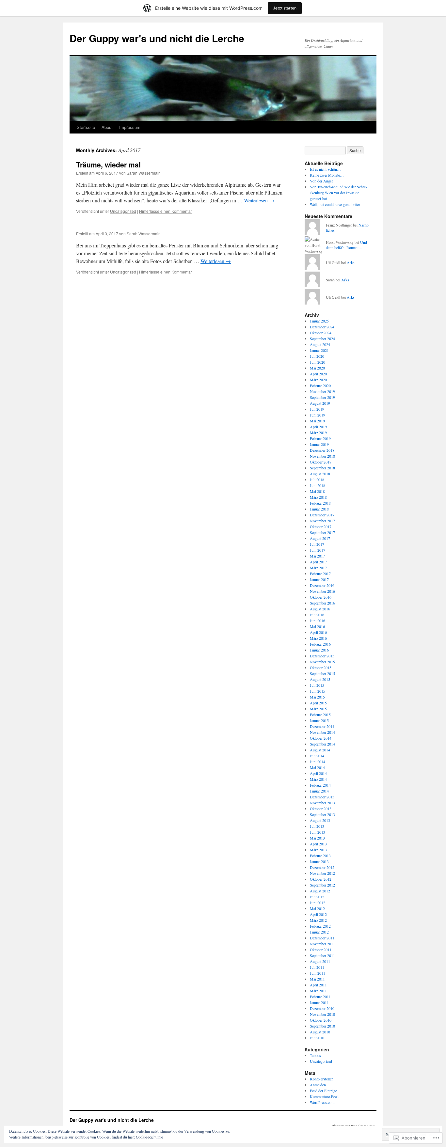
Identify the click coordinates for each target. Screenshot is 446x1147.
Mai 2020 (317, 367)
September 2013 (322, 814)
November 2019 (322, 391)
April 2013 (318, 843)
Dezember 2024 (322, 326)
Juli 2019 (317, 409)
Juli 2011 (317, 967)
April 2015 (318, 702)
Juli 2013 (317, 826)
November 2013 (322, 802)
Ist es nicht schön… (325, 169)
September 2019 (322, 397)
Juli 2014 (317, 755)
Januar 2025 (319, 320)
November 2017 (322, 520)
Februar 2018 (320, 503)
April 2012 (318, 914)
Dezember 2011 (322, 937)
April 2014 (318, 773)
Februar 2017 (320, 573)
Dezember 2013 (322, 796)
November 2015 (322, 661)
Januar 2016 (319, 649)
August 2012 (320, 890)
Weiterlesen (259, 200)
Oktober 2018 (320, 461)
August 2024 (320, 344)
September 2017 (322, 532)
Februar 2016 (320, 644)
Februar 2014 (320, 785)
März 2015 (318, 708)
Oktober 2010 (320, 1020)
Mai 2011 (317, 979)
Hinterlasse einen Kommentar (165, 211)
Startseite (86, 127)
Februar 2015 (320, 714)
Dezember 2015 (322, 655)
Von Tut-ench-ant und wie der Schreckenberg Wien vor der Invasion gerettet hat (338, 192)
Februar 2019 (320, 438)
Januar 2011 (319, 1002)
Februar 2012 (320, 926)
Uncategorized (123, 211)
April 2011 (318, 984)
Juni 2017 (317, 550)
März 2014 (318, 779)
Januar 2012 (319, 932)
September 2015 (322, 673)
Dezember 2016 (322, 585)
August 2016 (320, 608)
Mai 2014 (317, 767)
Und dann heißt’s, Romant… (346, 245)
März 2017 (318, 567)
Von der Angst (321, 180)
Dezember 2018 (322, 450)
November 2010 (322, 1014)
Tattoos (315, 1055)
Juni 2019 (317, 414)
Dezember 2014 (322, 726)
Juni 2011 (317, 973)
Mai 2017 (317, 555)
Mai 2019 (317, 420)
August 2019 (320, 403)
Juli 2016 (317, 614)
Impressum (129, 127)
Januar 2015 (319, 720)
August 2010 (320, 1031)
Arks (351, 262)
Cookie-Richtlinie (149, 1136)
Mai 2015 (317, 696)
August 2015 (320, 679)
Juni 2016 (317, 620)
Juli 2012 (317, 896)
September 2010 (322, 1026)
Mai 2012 (317, 908)
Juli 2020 (317, 356)
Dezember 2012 (322, 867)
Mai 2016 (317, 626)
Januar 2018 (319, 508)
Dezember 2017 (322, 514)
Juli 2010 (317, 1037)
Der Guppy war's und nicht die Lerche (157, 38)
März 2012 (318, 920)
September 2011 (322, 955)
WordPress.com (322, 1102)
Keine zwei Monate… (327, 175)
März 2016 (318, 638)
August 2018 (320, 473)
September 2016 (322, 602)
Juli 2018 (317, 479)
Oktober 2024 (320, 332)
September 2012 (322, 885)
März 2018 (318, 497)
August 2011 (320, 961)
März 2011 (318, 990)
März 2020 (318, 379)
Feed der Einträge (323, 1090)
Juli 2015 (317, 685)
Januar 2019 (319, 444)
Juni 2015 (317, 691)
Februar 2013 (320, 855)
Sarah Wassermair (143, 173)
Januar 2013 (319, 861)
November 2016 (322, 591)
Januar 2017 (319, 579)
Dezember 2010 (322, 1008)
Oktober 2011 (320, 949)
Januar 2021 (319, 350)
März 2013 (318, 849)
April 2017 (318, 561)
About (107, 127)
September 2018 (322, 467)
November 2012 (322, 873)
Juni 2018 (317, 485)
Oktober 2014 (320, 738)
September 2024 (322, 338)
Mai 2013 (317, 838)
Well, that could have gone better (335, 204)
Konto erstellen (321, 1078)
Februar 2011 (320, 996)
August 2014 (320, 749)
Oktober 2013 (320, 808)
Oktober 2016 (320, 597)
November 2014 (322, 732)
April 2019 (318, 426)
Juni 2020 (317, 362)
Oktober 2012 (320, 879)
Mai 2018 (317, 491)
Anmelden (318, 1084)
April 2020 (318, 373)
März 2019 (318, 432)
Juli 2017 (317, 544)
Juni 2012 (317, 902)
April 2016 (318, 632)
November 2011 (322, 943)
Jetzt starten (284, 8)
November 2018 (322, 456)
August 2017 (320, 538)
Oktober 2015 (320, 667)
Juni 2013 (317, 832)
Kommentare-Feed (324, 1096)
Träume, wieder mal (108, 164)
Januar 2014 (319, 790)
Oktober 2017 (320, 526)
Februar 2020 (320, 385)
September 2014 (322, 743)
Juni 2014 (317, 761)
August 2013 (320, 820)
